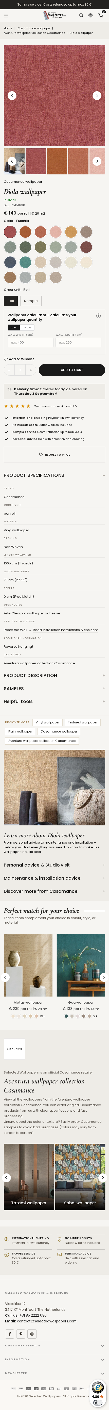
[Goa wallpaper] (81, 965)
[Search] (81, 15)
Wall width (20, 334)
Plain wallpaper (20, 731)
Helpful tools (18, 701)
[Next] (97, 95)
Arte (7, 613)
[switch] (97, 1402)
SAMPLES (14, 688)
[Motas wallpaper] (28, 965)
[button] (100, 15)
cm (13, 327)
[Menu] (6, 15)
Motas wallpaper (28, 1002)
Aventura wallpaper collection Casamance (34, 33)
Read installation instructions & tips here (65, 630)
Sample (31, 300)
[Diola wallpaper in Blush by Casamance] (78, 161)
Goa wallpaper (81, 1002)
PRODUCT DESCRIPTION (30, 675)
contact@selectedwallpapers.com (47, 1321)
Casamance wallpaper (34, 28)
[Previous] (12, 95)
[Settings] (90, 15)
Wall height (69, 334)
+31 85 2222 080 (33, 1315)
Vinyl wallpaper (47, 722)
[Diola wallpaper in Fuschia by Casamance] (36, 161)
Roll (11, 300)
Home (8, 28)
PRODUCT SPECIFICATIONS (34, 475)
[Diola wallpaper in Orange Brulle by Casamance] (57, 161)
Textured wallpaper (82, 722)
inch (27, 327)
